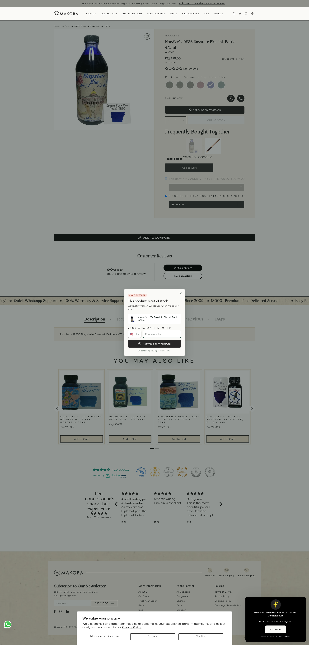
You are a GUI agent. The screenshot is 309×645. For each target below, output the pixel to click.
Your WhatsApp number (149, 328)
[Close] (180, 293)
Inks (206, 13)
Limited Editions (132, 13)
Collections (109, 13)
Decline (201, 636)
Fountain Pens (156, 13)
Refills (218, 13)
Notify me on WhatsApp (157, 343)
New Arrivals (190, 13)
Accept (153, 636)
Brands (91, 13)
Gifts (173, 13)
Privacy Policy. (131, 627)
